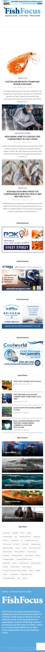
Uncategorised (22, 133)
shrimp (5, 574)
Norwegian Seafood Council (24, 559)
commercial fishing (24, 536)
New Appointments (17, 555)
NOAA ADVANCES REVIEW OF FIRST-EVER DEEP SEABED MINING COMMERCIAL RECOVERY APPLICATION (26, 424)
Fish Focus (16, 87)
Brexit (22, 533)
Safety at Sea (6, 563)
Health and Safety (8, 548)
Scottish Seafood (26, 567)
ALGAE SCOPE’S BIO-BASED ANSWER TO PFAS (27, 409)
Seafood (22, 78)
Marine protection (20, 551)
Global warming (35, 544)
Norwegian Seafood (8, 559)
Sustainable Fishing (26, 574)
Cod (15, 536)
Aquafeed (15, 533)
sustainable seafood (9, 578)
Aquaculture (20, 402)
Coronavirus (36, 536)
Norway (38, 555)
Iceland (18, 548)
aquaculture (6, 533)
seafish (31, 570)
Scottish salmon (15, 567)
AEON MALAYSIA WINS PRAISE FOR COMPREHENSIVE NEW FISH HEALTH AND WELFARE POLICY (23, 194)
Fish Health (25, 544)
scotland (5, 567)
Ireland (24, 548)
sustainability (14, 574)
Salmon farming (23, 563)
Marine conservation (35, 548)
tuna (18, 578)
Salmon (14, 563)
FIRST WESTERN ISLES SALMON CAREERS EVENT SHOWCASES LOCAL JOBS (27, 397)
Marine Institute (7, 551)
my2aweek (6, 555)
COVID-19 (6, 540)
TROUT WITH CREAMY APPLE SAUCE (27, 381)
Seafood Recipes (22, 384)
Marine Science (21, 413)
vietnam (24, 578)
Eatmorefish (14, 540)
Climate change (7, 536)
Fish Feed (16, 544)
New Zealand (29, 555)
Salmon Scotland (35, 563)
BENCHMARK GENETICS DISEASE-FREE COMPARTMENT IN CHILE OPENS (22, 137)
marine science (31, 551)
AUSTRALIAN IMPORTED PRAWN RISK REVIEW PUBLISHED (22, 83)
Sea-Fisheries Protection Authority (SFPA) (14, 570)
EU (21, 540)
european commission (31, 540)
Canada (29, 533)
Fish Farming (7, 544)
